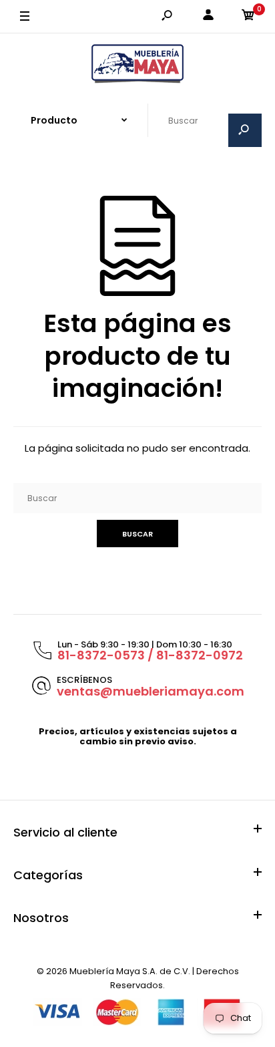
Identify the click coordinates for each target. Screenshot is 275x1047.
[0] (248, 17)
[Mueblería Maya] (137, 64)
